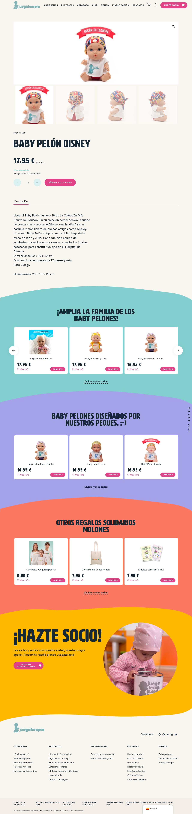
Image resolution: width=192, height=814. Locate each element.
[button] (173, 26)
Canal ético (169, 803)
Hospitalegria (55, 775)
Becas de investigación (102, 758)
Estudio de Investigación (103, 754)
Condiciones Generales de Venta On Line (145, 803)
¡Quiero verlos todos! (26, 665)
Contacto (138, 5)
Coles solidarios (134, 775)
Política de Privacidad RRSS (48, 803)
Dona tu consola (135, 758)
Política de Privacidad (20, 803)
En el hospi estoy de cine (61, 762)
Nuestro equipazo (22, 758)
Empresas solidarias (137, 779)
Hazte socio (133, 762)
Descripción (21, 201)
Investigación (120, 5)
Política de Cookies (69, 803)
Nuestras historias (22, 766)
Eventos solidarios (136, 771)
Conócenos (51, 5)
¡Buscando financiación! (60, 754)
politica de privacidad (52, 810)
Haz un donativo (135, 754)
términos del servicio (69, 810)
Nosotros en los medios (25, 771)
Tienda (105, 5)
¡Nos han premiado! (23, 762)
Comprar (58, 369)
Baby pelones (165, 754)
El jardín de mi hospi (59, 758)
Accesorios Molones (168, 758)
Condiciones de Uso (114, 803)
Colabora (83, 5)
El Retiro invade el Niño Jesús (63, 771)
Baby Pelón (20, 133)
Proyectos (67, 5)
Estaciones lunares (58, 766)
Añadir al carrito (60, 182)
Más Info (24, 369)
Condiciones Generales (89, 803)
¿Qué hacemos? (21, 754)
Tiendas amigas (166, 762)
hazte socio (171, 5)
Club (95, 5)
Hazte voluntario (135, 766)
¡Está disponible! (22, 170)
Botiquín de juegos (58, 779)
